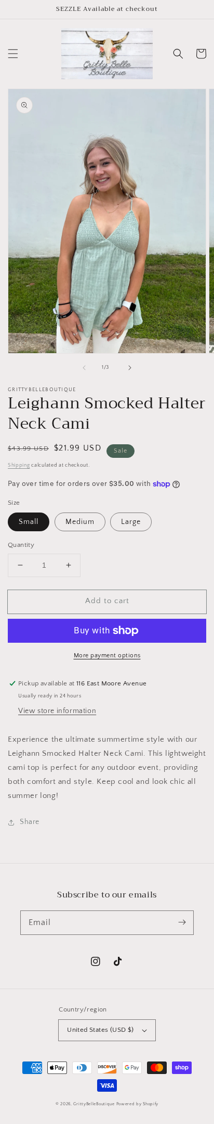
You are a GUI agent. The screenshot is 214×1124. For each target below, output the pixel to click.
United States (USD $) (100, 1029)
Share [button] (29, 822)
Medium (80, 522)
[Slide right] (129, 367)
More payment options (107, 655)
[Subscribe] (181, 922)
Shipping (19, 465)
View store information (57, 711)
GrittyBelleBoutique (93, 1104)
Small (28, 522)
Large (131, 522)
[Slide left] (84, 367)
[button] (13, 53)
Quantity (21, 544)
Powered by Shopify (137, 1104)
